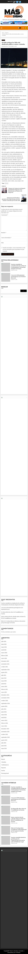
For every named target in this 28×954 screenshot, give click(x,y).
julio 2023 (3, 743)
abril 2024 (3, 717)
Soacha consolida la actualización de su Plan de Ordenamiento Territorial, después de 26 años (18, 266)
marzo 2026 (4, 652)
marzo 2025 (4, 686)
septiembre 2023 (5, 737)
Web (2, 242)
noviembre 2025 (5, 664)
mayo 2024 (4, 714)
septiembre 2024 (5, 703)
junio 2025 (3, 678)
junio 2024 (3, 712)
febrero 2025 (4, 689)
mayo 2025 (4, 681)
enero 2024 (4, 726)
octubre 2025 (4, 666)
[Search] (23, 28)
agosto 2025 (4, 672)
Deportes (3, 767)
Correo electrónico (6, 237)
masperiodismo (5, 46)
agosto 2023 (4, 740)
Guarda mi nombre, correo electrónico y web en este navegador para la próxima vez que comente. (14, 249)
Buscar (4, 287)
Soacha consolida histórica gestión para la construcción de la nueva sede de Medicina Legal (18, 839)
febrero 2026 (4, 655)
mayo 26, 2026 (14, 811)
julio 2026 (3, 641)
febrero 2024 (4, 723)
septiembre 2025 (5, 669)
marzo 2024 (4, 720)
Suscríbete (26, 28)
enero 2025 (4, 692)
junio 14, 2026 (14, 279)
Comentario (4, 215)
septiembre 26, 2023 (13, 46)
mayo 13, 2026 (14, 843)
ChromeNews (10, 952)
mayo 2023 (4, 748)
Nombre (3, 232)
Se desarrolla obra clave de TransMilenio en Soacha (18, 809)
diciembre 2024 (5, 695)
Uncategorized (5, 773)
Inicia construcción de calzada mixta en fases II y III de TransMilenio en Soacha (18, 819)
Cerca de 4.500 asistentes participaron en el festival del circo (18, 276)
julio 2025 (3, 675)
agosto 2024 (4, 706)
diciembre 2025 (5, 661)
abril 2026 (3, 650)
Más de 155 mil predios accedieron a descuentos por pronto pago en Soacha (19, 829)
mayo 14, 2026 (14, 832)
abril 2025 (3, 683)
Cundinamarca (5, 765)
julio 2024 (3, 709)
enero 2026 (4, 658)
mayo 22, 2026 (14, 823)
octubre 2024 (4, 700)
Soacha (3, 40)
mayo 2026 (4, 647)
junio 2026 (3, 644)
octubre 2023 (4, 734)
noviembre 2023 (5, 731)
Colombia (3, 762)
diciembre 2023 (5, 728)
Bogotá (3, 759)
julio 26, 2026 (14, 270)
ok (23, 290)
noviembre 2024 (5, 698)
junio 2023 (3, 745)
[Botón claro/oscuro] (19, 28)
